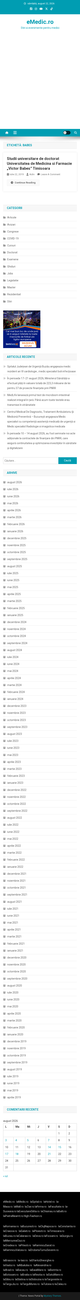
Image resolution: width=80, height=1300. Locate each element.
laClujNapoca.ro (47, 1226)
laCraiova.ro (10, 1231)
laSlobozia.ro (36, 1279)
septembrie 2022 (17, 810)
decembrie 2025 (16, 538)
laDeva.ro (38, 1235)
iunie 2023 (13, 747)
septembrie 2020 (17, 978)
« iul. (5, 1176)
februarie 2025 (16, 608)
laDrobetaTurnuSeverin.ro (43, 1250)
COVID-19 (13, 238)
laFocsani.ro (51, 1235)
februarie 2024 (16, 692)
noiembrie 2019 (16, 1048)
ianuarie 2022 (15, 866)
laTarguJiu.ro (11, 1284)
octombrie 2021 (16, 887)
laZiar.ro (30, 1206)
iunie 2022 (13, 831)
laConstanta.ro (67, 1226)
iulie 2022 (12, 824)
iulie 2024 (12, 657)
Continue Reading (25, 182)
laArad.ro (8, 1269)
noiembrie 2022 (16, 796)
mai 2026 (12, 503)
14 (49, 1147)
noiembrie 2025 (16, 545)
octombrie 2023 (16, 720)
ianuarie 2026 (15, 531)
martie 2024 (14, 685)
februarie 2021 (16, 943)
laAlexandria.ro (42, 1265)
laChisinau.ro (48, 1211)
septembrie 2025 (17, 559)
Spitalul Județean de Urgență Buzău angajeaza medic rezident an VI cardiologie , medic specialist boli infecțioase (41, 369)
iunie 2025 (13, 580)
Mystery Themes (52, 1296)
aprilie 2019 (14, 1097)
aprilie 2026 (14, 510)
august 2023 (14, 733)
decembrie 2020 (16, 957)
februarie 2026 (16, 524)
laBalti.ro (61, 1211)
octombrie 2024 (16, 636)
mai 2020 (12, 1006)
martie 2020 (14, 1020)
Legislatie (12, 280)
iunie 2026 (13, 496)
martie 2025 (14, 601)
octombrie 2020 (16, 971)
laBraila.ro (26, 1274)
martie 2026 (14, 517)
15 (59, 1147)
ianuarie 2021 (15, 950)
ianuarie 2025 (15, 615)
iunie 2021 (13, 915)
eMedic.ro (40, 21)
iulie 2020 (12, 992)
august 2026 (14, 482)
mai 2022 (12, 838)
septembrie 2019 (17, 1062)
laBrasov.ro (9, 1260)
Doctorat (12, 252)
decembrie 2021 (16, 873)
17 (6, 1153)
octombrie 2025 (16, 552)
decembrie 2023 (16, 705)
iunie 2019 (13, 1083)
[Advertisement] (40, 86)
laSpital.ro (36, 1201)
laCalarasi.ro (23, 1235)
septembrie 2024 (17, 643)
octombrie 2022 (16, 803)
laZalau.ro (60, 1284)
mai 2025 (12, 587)
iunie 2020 (13, 999)
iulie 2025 (12, 573)
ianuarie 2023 (15, 782)
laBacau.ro (22, 1269)
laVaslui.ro (10, 1265)
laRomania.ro (11, 1226)
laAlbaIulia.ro (24, 1265)
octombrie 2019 (16, 1055)
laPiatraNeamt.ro (13, 1215)
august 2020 (14, 985)
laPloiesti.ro (39, 1231)
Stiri (9, 301)
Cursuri (11, 245)
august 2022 (14, 817)
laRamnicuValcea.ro (15, 1250)
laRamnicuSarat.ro (44, 1245)
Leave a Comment (50, 174)
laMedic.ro (22, 1201)
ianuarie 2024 (15, 698)
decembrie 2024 (16, 622)
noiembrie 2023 (16, 712)
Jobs (10, 273)
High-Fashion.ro (33, 1215)
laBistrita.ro (54, 1269)
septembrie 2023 (17, 726)
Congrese (13, 231)
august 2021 (14, 901)
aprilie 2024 (14, 678)
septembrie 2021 (17, 894)
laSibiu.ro (8, 1279)
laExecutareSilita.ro (28, 1211)
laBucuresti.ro (28, 1226)
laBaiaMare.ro (38, 1269)
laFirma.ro (41, 1206)
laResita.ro (39, 1274)
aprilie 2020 (14, 1013)
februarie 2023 (16, 775)
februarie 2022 (16, 859)
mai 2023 (12, 754)
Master (11, 287)
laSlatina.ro (21, 1279)
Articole (11, 217)
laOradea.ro (10, 1245)
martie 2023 (14, 768)
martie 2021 (14, 936)
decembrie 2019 (16, 1041)
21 (49, 1153)
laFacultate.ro (56, 1206)
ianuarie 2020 (15, 1034)
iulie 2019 (12, 1076)
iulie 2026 (12, 489)
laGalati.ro (25, 1231)
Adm (32, 174)
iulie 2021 (12, 908)
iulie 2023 (12, 740)
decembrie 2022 (16, 789)
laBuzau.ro (9, 1235)
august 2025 (14, 566)
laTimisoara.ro (55, 1231)
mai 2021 (12, 922)
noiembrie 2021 (16, 880)
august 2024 (14, 650)
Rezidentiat (14, 294)
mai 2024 (12, 670)
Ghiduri (11, 266)
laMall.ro (19, 1206)
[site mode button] (67, 133)
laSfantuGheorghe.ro (41, 1260)
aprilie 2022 (14, 845)
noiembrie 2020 (16, 964)
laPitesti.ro (25, 1245)
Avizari (11, 224)
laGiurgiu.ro (67, 1235)
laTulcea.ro (48, 1284)
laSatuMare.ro (54, 1274)
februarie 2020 (16, 1027)
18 (16, 1153)
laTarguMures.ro (30, 1284)
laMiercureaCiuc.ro (14, 1240)
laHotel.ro (49, 1201)
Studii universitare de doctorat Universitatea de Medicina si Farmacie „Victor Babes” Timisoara (39, 163)
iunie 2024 (13, 664)
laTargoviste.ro (53, 1279)
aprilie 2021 (14, 929)
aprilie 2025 (14, 594)
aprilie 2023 (14, 761)
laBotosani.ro (11, 1274)
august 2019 (14, 1069)
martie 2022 (14, 852)
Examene (12, 259)
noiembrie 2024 (16, 629)
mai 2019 (12, 1090)
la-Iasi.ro (23, 1260)
